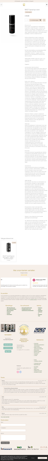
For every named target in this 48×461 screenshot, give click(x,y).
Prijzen (35, 368)
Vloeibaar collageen (40, 312)
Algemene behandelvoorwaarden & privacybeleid (39, 345)
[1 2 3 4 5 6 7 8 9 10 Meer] (27, 20)
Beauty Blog (36, 369)
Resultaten (36, 366)
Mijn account (36, 352)
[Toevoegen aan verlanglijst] (44, 20)
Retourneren (36, 350)
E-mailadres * (3, 427)
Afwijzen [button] (33, 457)
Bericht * (2, 433)
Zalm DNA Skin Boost (11, 309)
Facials (8, 313)
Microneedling (10, 310)
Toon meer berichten (5, 416)
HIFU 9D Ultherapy (11, 307)
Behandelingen (37, 364)
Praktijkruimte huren (38, 370)
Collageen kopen (37, 363)
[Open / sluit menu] (1, 4)
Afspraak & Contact (38, 372)
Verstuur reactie (5, 442)
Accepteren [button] (42, 457)
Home (35, 359)
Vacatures (36, 353)
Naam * (2, 422)
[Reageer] (45, 380)
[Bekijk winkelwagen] (46, 4)
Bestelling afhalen (37, 351)
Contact (35, 355)
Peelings (9, 311)
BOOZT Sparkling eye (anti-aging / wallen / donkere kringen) (8, 257)
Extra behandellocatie (27, 307)
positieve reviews (33, 299)
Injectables (9, 314)
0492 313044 (19, 347)
